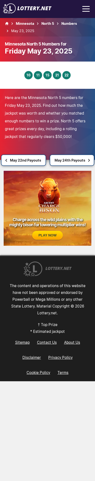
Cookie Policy (38, 372)
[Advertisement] (47, 431)
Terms (62, 372)
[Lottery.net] (27, 12)
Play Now (47, 235)
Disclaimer (31, 357)
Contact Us (47, 342)
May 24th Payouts (70, 160)
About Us (72, 342)
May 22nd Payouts (25, 160)
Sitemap (22, 342)
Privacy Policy (60, 357)
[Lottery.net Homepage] (7, 23)
